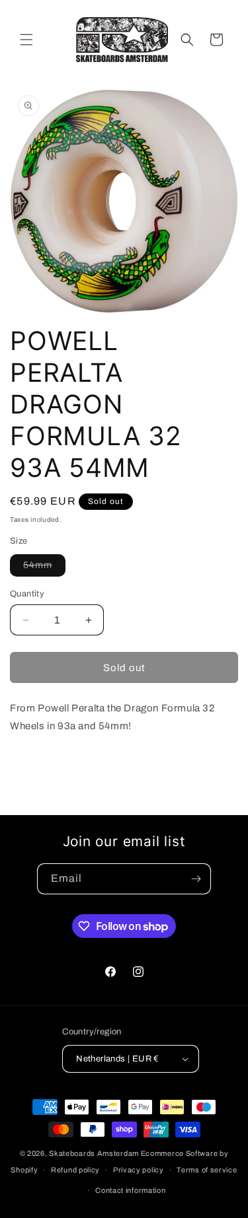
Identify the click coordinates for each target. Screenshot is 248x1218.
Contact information (130, 1190)
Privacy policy (138, 1170)
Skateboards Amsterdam (94, 1153)
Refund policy (75, 1170)
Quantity (27, 593)
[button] (26, 39)
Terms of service (207, 1170)
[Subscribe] (195, 878)
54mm (44, 568)
